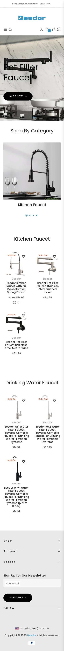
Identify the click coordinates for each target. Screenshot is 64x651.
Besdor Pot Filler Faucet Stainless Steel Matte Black (16, 345)
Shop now (45, 3)
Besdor (16, 279)
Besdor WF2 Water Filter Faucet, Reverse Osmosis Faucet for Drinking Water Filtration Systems (47, 434)
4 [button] (36, 215)
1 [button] (29, 117)
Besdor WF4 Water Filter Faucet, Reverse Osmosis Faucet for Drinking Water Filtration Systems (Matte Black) (16, 497)
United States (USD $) (33, 628)
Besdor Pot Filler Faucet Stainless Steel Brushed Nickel (48, 288)
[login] (40, 29)
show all (32, 363)
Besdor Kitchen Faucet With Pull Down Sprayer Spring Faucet (16, 288)
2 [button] (34, 117)
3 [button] (33, 215)
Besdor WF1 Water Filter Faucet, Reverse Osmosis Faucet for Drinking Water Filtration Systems (16, 434)
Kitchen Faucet (32, 204)
